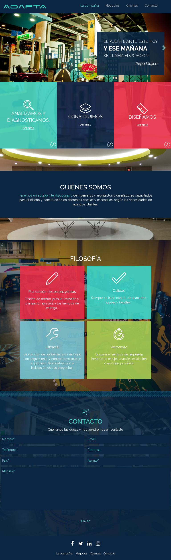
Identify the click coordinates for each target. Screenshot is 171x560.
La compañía (89, 5)
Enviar (85, 521)
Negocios (113, 5)
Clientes (132, 5)
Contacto (151, 5)
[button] (5, 47)
